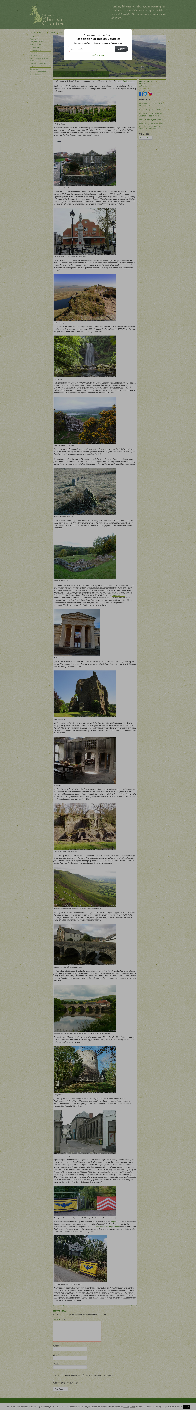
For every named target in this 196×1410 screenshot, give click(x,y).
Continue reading (98, 55)
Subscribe (122, 49)
